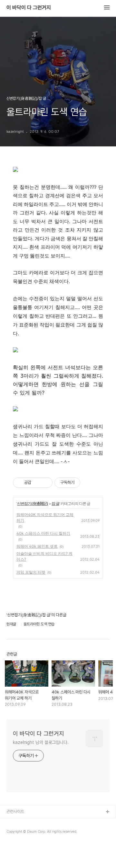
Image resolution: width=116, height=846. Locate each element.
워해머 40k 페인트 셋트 (37, 546)
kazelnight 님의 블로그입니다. (41, 742)
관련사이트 (15, 811)
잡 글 (55, 503)
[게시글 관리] (45, 482)
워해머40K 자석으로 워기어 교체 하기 (44, 517)
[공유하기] (37, 482)
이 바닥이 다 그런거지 (28, 8)
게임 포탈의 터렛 (30, 572)
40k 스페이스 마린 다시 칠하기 (43, 533)
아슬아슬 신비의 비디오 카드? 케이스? (44, 556)
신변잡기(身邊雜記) (32, 503)
